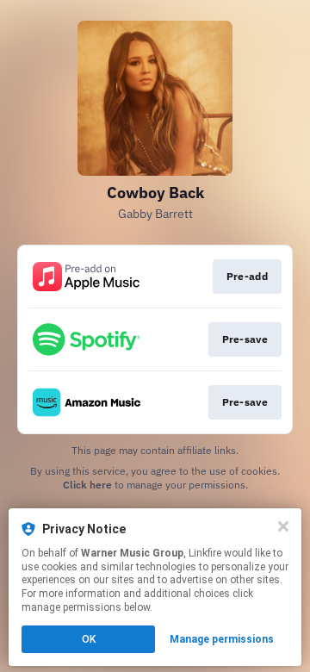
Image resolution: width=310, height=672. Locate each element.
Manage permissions (222, 639)
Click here (87, 484)
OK (89, 639)
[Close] (283, 526)
